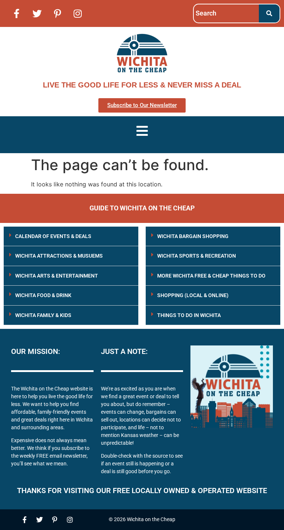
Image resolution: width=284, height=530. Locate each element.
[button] (71, 236)
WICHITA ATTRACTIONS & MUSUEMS (59, 256)
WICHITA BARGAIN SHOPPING (193, 236)
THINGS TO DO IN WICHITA (189, 315)
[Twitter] (37, 13)
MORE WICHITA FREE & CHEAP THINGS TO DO (211, 276)
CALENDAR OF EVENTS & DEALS (53, 236)
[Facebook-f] (16, 13)
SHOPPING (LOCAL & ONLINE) (193, 295)
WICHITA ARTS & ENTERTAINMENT (56, 276)
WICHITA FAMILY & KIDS (43, 315)
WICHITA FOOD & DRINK (43, 295)
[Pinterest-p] (57, 13)
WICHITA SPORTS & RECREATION (196, 256)
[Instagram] (77, 13)
